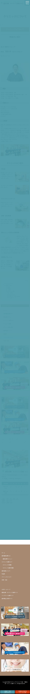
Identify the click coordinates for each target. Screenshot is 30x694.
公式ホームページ (6, 589)
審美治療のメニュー (7, 559)
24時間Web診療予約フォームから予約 (22, 692)
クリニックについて (6, 577)
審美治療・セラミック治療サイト (10, 592)
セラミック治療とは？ (7, 562)
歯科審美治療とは (6, 556)
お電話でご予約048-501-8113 (7, 692)
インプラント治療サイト (8, 595)
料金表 (3, 574)
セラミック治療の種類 (8, 568)
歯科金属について (6, 571)
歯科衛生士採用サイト (7, 598)
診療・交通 (4, 580)
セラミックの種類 (7, 565)
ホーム (3, 553)
